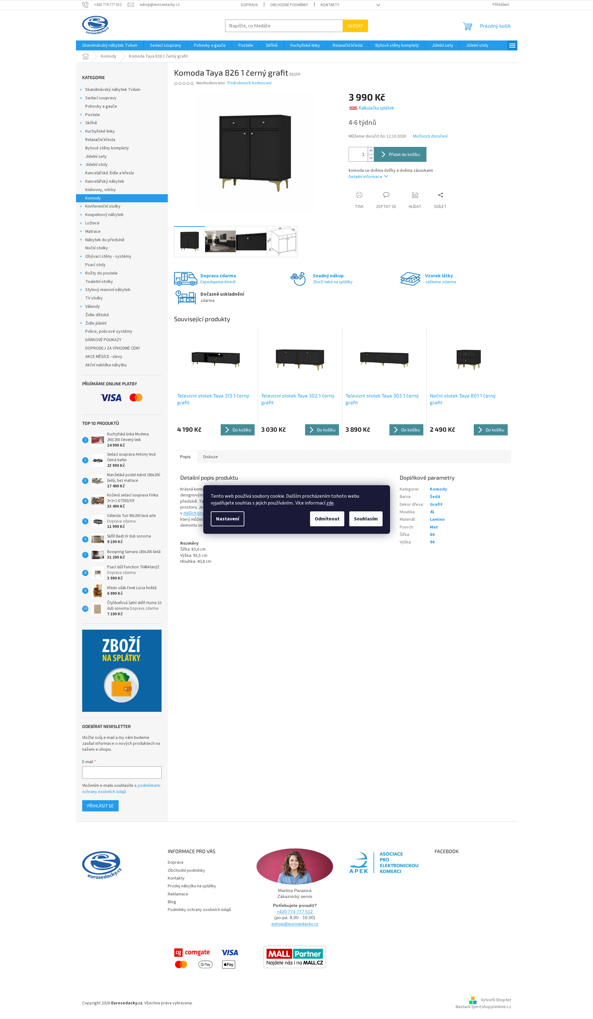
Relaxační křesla (100, 140)
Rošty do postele (101, 273)
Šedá (435, 497)
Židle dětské (97, 315)
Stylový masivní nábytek (107, 290)
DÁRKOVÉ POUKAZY (103, 340)
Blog (172, 902)
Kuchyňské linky (100, 131)
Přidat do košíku (404, 154)
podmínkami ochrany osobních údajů (121, 788)
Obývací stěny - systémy (108, 256)
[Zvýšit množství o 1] (371, 150)
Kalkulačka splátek (376, 108)
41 (432, 512)
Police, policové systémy (108, 331)
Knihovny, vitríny (100, 190)
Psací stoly (95, 265)
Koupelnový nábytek (104, 215)
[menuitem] (110, 45)
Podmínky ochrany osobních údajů (199, 910)
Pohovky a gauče (101, 106)
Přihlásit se (100, 805)
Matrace (93, 231)
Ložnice (92, 223)
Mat (434, 527)
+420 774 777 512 (295, 911)
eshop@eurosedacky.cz (294, 923)
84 (432, 535)
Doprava (249, 5)
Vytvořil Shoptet (496, 1000)
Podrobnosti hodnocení (249, 83)
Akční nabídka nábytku (106, 365)
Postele (92, 115)
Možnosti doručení (430, 136)
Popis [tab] (185, 457)
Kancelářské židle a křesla (109, 173)
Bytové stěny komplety (107, 148)
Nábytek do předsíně (105, 240)
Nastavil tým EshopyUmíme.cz (483, 1007)
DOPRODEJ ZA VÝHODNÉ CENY (112, 348)
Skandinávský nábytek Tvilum (112, 90)
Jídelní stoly (96, 165)
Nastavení (227, 518)
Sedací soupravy (100, 98)
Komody (93, 198)
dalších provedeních (202, 513)
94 (432, 542)
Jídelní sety (96, 156)
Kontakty (330, 5)
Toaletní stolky (99, 282)
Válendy (92, 306)
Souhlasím (366, 518)
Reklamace (178, 894)
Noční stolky (96, 248)
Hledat (355, 25)
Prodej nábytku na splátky (192, 886)
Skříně (91, 123)
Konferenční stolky (102, 206)
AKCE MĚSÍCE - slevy (103, 357)
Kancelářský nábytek (104, 181)
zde (330, 503)
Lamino (437, 519)
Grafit (436, 504)
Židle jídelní (95, 323)
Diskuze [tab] (210, 457)
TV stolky (94, 298)
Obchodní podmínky (289, 5)
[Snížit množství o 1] (371, 158)
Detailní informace (365, 177)
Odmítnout (327, 518)
